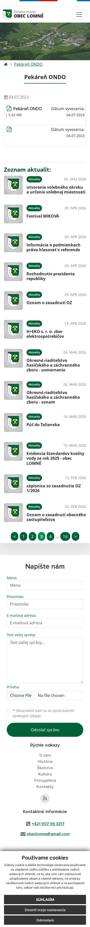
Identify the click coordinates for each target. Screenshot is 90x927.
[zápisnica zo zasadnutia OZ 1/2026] (13, 483)
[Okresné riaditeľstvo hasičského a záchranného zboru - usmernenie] (13, 360)
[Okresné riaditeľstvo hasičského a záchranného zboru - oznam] (13, 392)
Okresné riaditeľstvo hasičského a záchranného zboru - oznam (53, 397)
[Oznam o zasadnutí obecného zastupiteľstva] (13, 512)
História (45, 762)
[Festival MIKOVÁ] (13, 214)
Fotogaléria (45, 780)
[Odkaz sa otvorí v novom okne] (45, 798)
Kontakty (45, 787)
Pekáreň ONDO (28, 64)
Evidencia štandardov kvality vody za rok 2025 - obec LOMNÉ (55, 458)
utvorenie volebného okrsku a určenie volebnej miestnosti (56, 189)
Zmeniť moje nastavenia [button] (45, 910)
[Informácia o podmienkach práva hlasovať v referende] (13, 242)
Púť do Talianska (43, 424)
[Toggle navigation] (79, 15)
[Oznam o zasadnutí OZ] (13, 300)
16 (65, 536)
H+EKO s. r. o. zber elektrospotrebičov (45, 334)
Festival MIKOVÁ (42, 216)
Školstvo (45, 768)
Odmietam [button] (45, 920)
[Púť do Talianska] (13, 422)
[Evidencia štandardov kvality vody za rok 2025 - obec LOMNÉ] (13, 453)
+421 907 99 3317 (48, 824)
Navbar (12, 14)
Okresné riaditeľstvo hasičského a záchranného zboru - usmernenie (53, 365)
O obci (45, 755)
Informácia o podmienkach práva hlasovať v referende (53, 247)
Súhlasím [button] (45, 899)
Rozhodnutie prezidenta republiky (50, 276)
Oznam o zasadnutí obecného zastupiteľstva (56, 517)
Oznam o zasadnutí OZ (49, 302)
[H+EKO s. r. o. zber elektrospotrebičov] (13, 329)
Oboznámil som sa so (43, 713)
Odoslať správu (45, 730)
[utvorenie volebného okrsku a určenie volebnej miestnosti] (13, 185)
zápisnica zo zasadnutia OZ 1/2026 (53, 488)
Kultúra (45, 774)
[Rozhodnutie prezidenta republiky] (13, 271)
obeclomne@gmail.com (48, 834)
